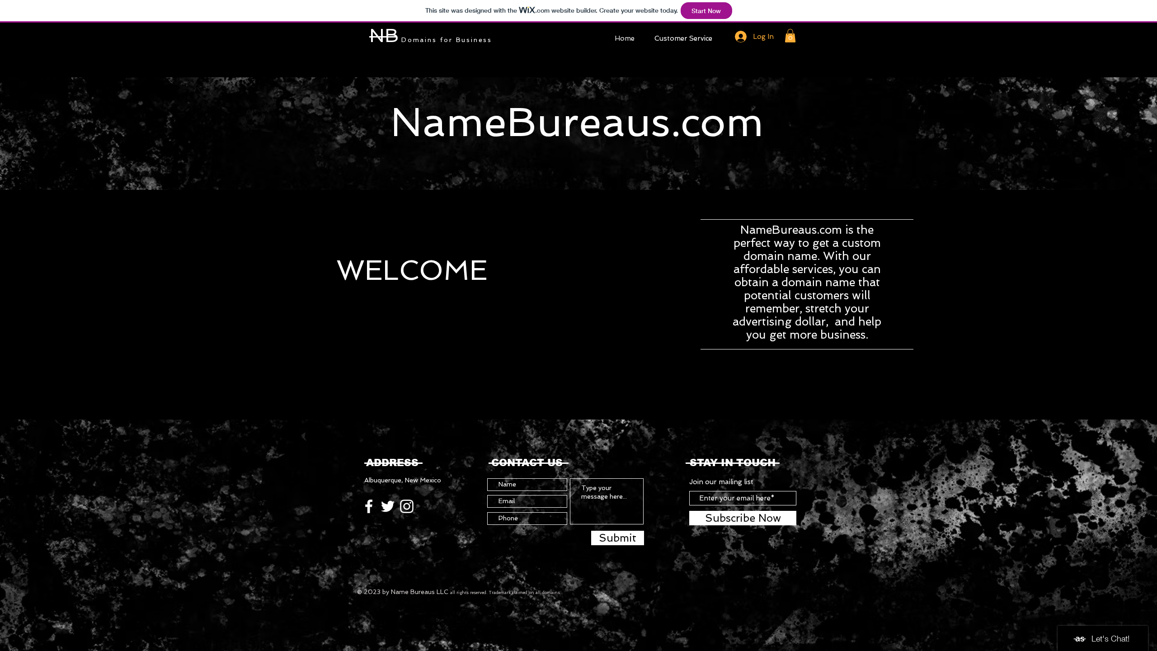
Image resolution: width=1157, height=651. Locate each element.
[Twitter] (388, 506)
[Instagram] (407, 506)
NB (384, 35)
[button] (790, 35)
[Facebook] (369, 506)
